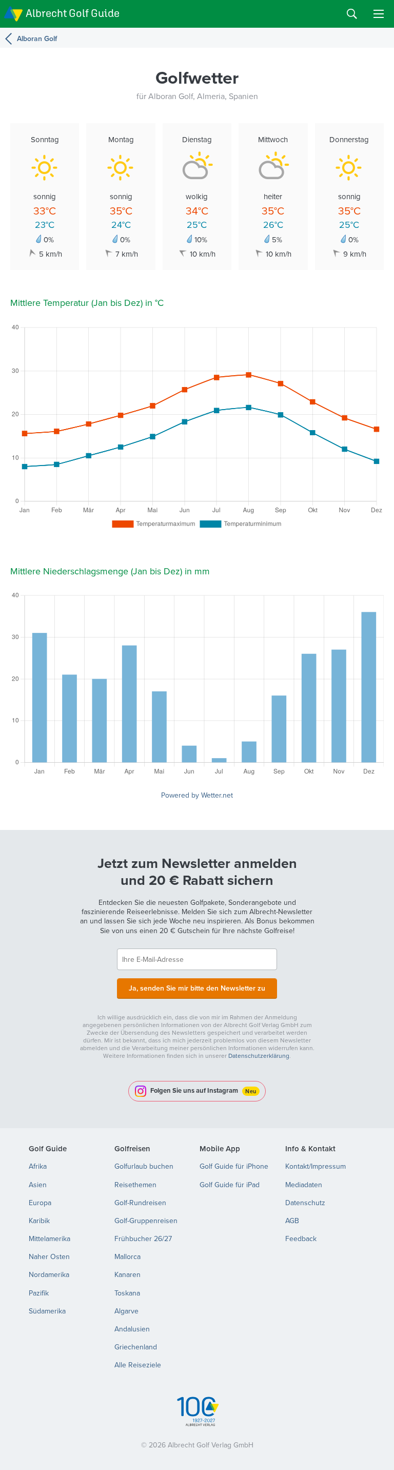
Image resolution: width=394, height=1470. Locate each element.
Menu (378, 14)
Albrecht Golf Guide (73, 13)
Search (352, 14)
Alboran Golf (37, 38)
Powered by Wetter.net (197, 795)
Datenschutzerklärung (258, 1055)
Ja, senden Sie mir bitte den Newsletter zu (197, 988)
